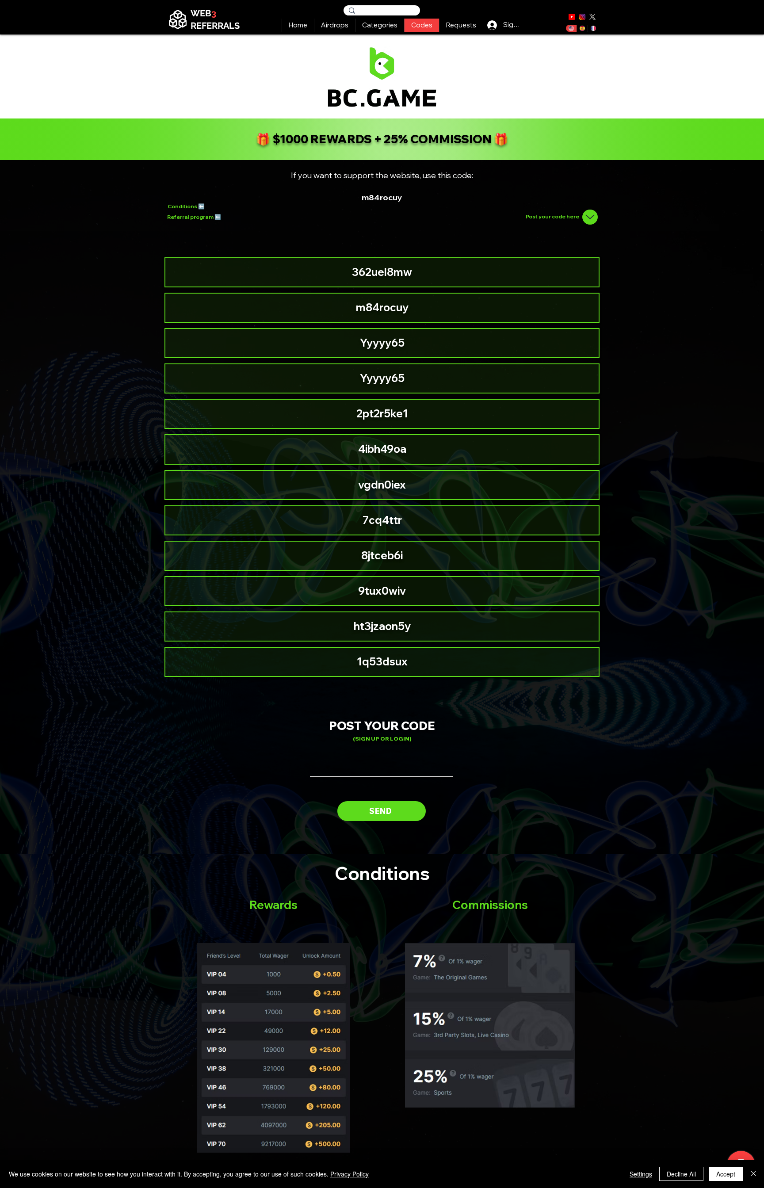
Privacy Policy (349, 1173)
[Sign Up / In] (492, 24)
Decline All (681, 1173)
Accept (725, 1173)
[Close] (753, 1174)
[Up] (590, 217)
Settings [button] (641, 1173)
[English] (571, 28)
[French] (593, 28)
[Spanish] (582, 28)
